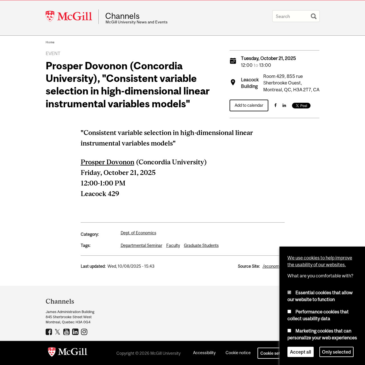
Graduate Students (201, 245)
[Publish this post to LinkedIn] (284, 105)
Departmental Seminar (141, 245)
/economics (274, 266)
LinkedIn (76, 331)
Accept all (300, 351)
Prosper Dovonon (107, 162)
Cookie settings (274, 353)
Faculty (173, 245)
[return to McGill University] (68, 353)
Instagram (85, 331)
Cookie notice (238, 352)
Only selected (336, 351)
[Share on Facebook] (275, 105)
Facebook (49, 331)
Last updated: (93, 266)
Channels (122, 16)
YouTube (67, 331)
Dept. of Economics (138, 232)
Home (50, 42)
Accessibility (204, 352)
